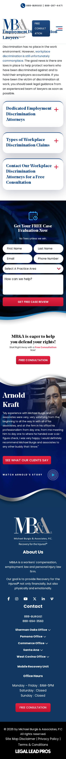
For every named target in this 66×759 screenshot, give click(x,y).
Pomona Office (31, 636)
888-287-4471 (53, 5)
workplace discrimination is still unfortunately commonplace (26, 56)
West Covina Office (31, 656)
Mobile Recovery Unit (33, 666)
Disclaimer (27, 739)
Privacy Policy (48, 739)
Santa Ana (31, 650)
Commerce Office (31, 643)
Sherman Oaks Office (31, 629)
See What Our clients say (26, 460)
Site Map (11, 739)
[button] (41, 28)
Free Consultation (33, 360)
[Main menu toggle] (58, 28)
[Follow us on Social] (11, 599)
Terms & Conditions (33, 745)
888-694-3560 (33, 621)
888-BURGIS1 (34, 5)
